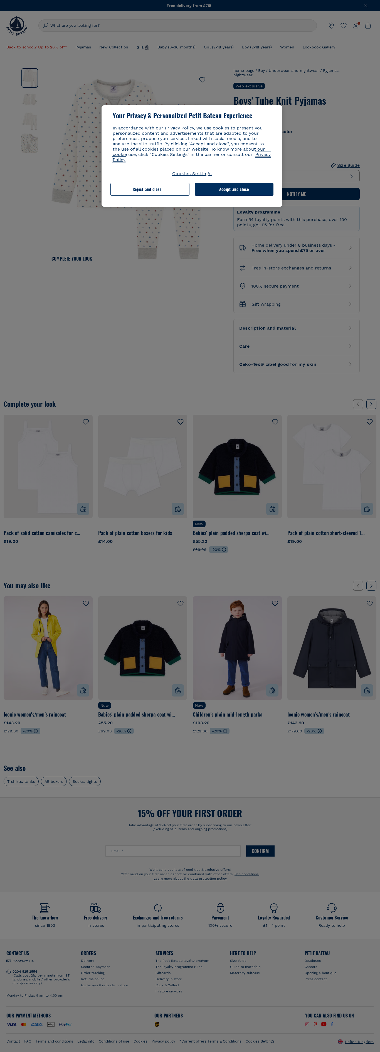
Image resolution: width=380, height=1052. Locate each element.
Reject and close (147, 189)
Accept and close (234, 189)
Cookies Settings (192, 173)
